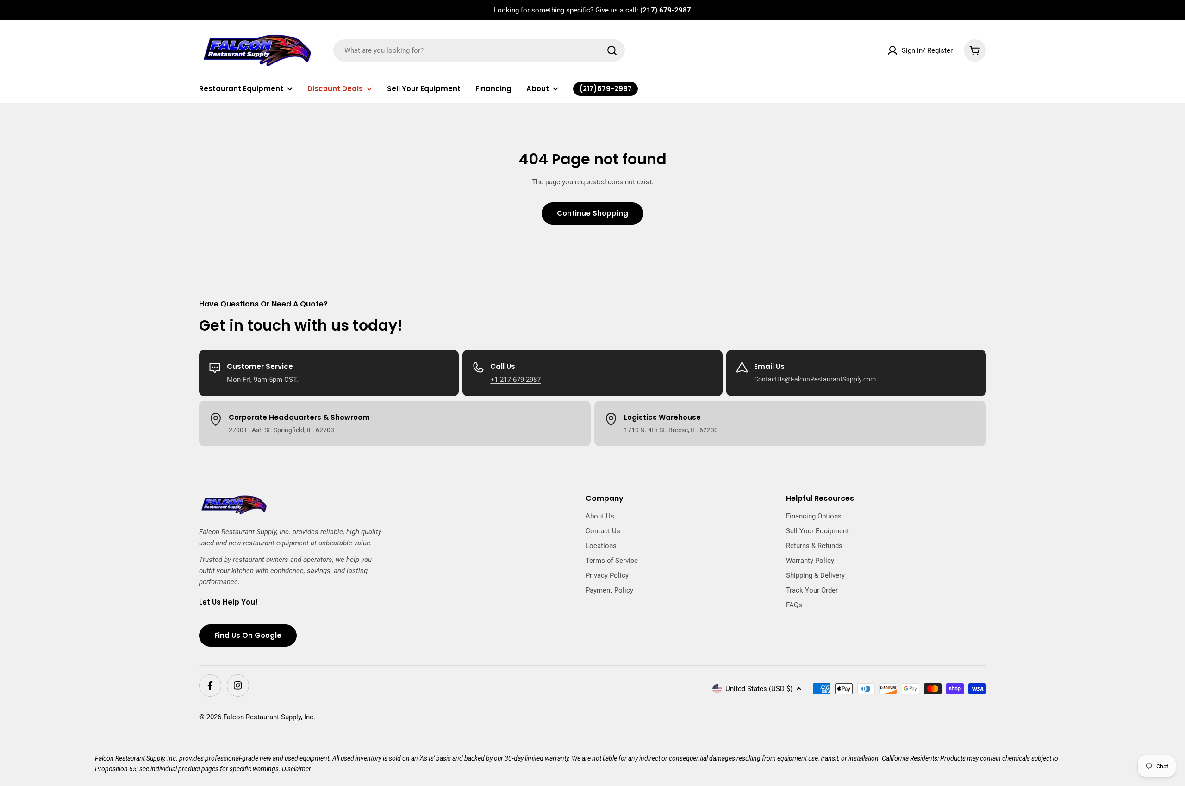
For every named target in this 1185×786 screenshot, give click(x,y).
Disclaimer (296, 769)
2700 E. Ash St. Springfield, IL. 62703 (281, 430)
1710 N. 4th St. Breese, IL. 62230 (671, 430)
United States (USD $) (758, 689)
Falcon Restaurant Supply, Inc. (269, 717)
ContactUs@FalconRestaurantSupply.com (815, 379)
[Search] (611, 50)
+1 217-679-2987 (515, 379)
